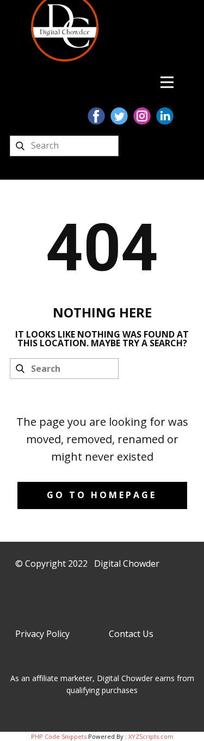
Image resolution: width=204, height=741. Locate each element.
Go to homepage (102, 495)
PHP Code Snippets (58, 736)
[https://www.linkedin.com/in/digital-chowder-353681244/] (165, 116)
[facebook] (96, 116)
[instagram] (142, 116)
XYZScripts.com (151, 736)
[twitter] (119, 116)
